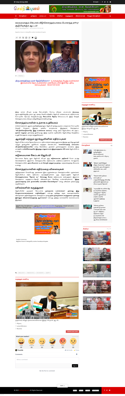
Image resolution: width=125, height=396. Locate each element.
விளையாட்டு (80, 16)
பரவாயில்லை (22, 326)
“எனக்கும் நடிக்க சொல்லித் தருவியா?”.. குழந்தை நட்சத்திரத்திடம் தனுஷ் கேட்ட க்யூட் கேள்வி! (96, 241)
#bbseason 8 (30, 273)
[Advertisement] (47, 98)
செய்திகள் (23, 16)
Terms (81, 390)
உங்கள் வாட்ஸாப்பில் (47, 206)
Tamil (96, 2)
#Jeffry (48, 273)
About (75, 390)
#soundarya (40, 273)
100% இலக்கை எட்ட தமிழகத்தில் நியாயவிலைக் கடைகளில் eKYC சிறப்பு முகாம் (101, 154)
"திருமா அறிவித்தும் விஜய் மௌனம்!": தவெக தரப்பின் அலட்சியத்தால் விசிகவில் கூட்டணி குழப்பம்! (102, 167)
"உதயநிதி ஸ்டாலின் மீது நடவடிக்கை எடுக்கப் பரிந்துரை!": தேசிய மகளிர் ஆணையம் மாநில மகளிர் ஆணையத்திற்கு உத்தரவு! (102, 195)
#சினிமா (20, 76)
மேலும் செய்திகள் (93, 16)
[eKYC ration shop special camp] (87, 151)
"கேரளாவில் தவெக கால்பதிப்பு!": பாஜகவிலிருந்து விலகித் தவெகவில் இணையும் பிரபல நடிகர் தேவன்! (102, 180)
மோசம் (19, 329)
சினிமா (60, 16)
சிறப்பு (19, 323)
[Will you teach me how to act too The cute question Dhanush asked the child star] (97, 238)
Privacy (87, 390)
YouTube (52, 16)
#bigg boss (21, 273)
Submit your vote (72, 331)
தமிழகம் (34, 16)
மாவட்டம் (42, 16)
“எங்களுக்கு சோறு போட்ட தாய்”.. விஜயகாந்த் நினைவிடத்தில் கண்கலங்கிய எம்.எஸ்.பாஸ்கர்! (95, 273)
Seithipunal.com (24, 390)
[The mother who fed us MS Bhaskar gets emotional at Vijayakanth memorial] (97, 270)
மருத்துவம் (69, 16)
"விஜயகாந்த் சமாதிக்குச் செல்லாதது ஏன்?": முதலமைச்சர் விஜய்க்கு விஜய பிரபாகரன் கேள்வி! (96, 306)
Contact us (95, 390)
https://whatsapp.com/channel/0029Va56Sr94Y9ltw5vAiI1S (49, 207)
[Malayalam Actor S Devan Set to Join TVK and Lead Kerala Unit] (87, 177)
